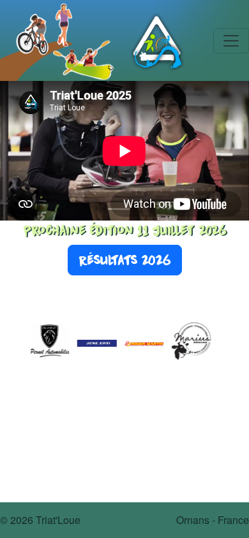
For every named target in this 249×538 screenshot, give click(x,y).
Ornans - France (212, 520)
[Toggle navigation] (231, 41)
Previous (21, 343)
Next (228, 343)
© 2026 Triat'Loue (40, 520)
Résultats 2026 (125, 260)
